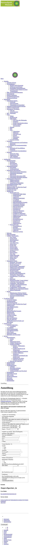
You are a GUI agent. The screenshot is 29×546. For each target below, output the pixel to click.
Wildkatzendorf (10, 305)
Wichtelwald (10, 309)
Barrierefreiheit (10, 380)
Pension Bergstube (14, 265)
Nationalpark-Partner (12, 261)
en (7, 528)
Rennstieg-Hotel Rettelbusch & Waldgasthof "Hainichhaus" (17, 274)
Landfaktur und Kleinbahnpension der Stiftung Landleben (18, 285)
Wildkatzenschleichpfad (19, 198)
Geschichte (12, 102)
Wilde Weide (13, 119)
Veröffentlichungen (11, 365)
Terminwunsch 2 (6, 427)
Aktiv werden (10, 375)
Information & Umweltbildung (17, 148)
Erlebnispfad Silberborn (19, 203)
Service (6, 336)
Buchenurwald (13, 117)
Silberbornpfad (10, 312)
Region (9, 291)
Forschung (9, 141)
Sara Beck (12, 259)
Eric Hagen (12, 251)
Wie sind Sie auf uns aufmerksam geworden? (13, 464)
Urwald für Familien (9, 298)
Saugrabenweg (16, 220)
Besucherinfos (13, 163)
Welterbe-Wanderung (18, 359)
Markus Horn (13, 258)
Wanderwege (10, 191)
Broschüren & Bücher (15, 368)
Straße (3, 436)
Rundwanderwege (14, 192)
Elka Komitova (13, 252)
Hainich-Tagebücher (12, 95)
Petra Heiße (13, 241)
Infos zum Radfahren (12, 318)
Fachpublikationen (14, 369)
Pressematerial (10, 372)
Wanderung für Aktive (18, 358)
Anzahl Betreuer (6, 422)
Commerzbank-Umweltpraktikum (18, 151)
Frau (4, 447)
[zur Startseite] (9, 77)
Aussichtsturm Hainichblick (16, 183)
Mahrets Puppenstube (15, 290)
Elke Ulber (12, 254)
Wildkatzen (15, 132)
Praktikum (9, 146)
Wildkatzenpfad (17, 216)
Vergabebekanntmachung (13, 96)
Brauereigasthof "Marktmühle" (17, 266)
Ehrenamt (9, 152)
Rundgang (12, 162)
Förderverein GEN (14, 155)
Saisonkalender (10, 93)
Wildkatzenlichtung (14, 181)
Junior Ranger (10, 332)
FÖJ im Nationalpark (15, 158)
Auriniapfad (16, 196)
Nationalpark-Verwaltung (13, 109)
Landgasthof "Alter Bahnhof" (17, 283)
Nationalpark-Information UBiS (17, 176)
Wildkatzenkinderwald (12, 188)
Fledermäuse (16, 137)
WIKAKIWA (10, 308)
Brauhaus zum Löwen (15, 263)
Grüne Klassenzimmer (12, 329)
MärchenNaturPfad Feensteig (20, 202)
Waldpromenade (17, 195)
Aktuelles (6, 81)
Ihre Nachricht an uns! (7, 472)
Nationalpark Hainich (12, 100)
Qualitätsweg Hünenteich (19, 213)
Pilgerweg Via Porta (18, 231)
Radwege (9, 233)
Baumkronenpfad (11, 160)
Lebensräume (16, 131)
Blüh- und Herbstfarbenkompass (15, 92)
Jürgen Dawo (13, 244)
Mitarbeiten (12, 144)
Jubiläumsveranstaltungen (16, 86)
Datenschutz (10, 379)
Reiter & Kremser (11, 234)
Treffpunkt (4, 424)
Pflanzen (12, 127)
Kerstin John (13, 245)
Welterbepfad (16, 217)
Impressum (9, 378)
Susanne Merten (14, 248)
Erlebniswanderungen (12, 325)
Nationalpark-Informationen (14, 170)
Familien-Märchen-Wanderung (20, 351)
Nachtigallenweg (17, 201)
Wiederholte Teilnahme (7, 459)
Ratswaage (12, 279)
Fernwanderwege (14, 224)
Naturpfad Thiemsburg (18, 210)
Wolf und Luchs (17, 134)
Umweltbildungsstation (12, 307)
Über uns (12, 110)
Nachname (5, 452)
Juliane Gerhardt (14, 256)
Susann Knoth (13, 238)
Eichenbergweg (17, 208)
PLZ (3, 438)
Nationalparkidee (14, 103)
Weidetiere (15, 121)
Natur (8, 114)
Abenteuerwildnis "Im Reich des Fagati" (17, 187)
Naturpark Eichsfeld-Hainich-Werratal (16, 106)
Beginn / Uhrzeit (6, 429)
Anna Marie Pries (14, 242)
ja (4, 461)
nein (4, 462)
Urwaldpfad (16, 199)
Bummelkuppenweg (18, 219)
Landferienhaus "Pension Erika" (18, 287)
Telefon (4, 453)
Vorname (4, 450)
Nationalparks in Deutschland (17, 105)
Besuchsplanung (11, 337)
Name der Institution (7, 435)
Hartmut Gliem (13, 247)
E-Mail (4, 441)
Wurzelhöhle (13, 167)
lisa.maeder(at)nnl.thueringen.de (8, 494)
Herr (4, 449)
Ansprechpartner (14, 112)
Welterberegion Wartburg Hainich (18, 293)
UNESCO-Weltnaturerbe (13, 107)
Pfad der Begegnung (18, 206)
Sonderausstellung (14, 169)
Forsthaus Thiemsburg (15, 272)
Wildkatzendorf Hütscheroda (14, 178)
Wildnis (12, 116)
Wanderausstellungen (12, 376)
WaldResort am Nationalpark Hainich (19, 288)
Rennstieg (15, 227)
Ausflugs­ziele (7, 159)
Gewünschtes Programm (8, 416)
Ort (3, 440)
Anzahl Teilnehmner (7, 421)
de (7, 527)
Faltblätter (12, 366)
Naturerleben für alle (12, 185)
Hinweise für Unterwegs (16, 361)
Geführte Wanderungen (13, 235)
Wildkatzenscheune (14, 180)
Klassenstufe (5, 419)
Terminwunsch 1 (6, 425)
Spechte (15, 135)
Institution (4, 433)
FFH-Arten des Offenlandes (20, 120)
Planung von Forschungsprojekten (18, 145)
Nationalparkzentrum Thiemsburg (18, 171)
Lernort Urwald (8, 323)
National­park (7, 99)
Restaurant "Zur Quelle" (16, 262)
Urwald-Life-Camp (11, 190)
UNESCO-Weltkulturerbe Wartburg (18, 294)
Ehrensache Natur (14, 153)
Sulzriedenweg (16, 209)
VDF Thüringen (14, 156)
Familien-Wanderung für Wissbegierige (19, 349)
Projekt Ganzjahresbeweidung (20, 123)
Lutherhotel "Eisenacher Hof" (17, 281)
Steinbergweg (16, 222)
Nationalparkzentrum (12, 166)
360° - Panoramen (11, 113)
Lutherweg (15, 230)
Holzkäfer (15, 138)
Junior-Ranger (10, 316)
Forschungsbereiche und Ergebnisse (18, 142)
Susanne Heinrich (14, 249)
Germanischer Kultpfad (18, 205)
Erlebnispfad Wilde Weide (19, 194)
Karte (11, 340)
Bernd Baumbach (14, 240)
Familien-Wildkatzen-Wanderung (18, 353)
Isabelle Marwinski (14, 255)
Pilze (11, 128)
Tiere (11, 130)
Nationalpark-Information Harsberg (18, 177)
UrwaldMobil (10, 327)
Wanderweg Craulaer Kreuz (20, 215)
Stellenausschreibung (12, 98)
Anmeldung (13, 326)
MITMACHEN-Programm (16, 85)
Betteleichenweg (17, 223)
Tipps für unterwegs (12, 319)
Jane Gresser (13, 237)
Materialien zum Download (13, 334)
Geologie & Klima (14, 139)
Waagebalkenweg (17, 226)
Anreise (12, 339)
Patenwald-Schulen (11, 333)
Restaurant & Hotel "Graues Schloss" (19, 280)
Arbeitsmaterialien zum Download (18, 371)
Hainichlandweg (17, 229)
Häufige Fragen (10, 364)
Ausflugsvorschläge (11, 315)
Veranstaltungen (11, 84)
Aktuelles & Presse (11, 82)
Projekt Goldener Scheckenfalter (17, 125)
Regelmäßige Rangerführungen (17, 88)
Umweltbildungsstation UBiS (14, 184)
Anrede (3, 445)
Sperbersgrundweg (17, 212)
